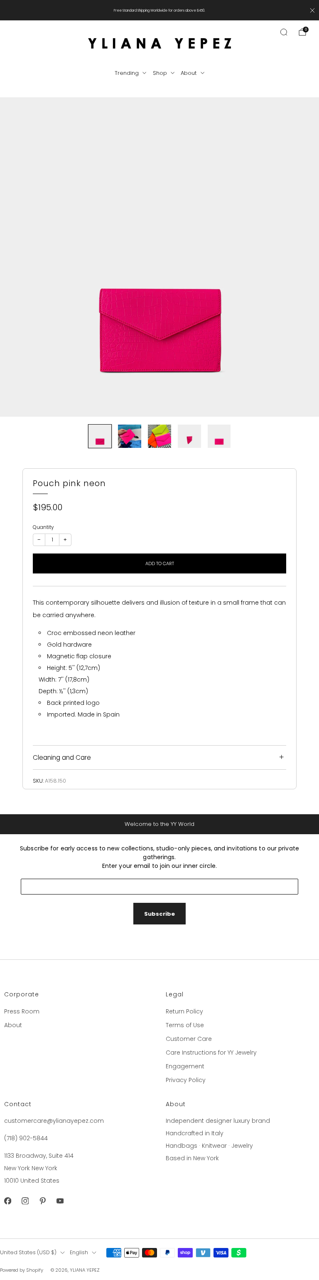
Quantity (43, 527)
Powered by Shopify (21, 1270)
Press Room (21, 1011)
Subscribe (159, 914)
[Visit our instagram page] (25, 1200)
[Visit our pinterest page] (42, 1200)
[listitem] (159, 10)
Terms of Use (185, 1025)
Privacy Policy (186, 1080)
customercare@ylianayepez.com (54, 1121)
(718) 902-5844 (26, 1138)
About (188, 73)
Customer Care (189, 1039)
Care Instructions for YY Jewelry (211, 1052)
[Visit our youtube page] (60, 1200)
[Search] (284, 32)
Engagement (185, 1066)
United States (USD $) (28, 1252)
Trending (127, 73)
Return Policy (184, 1011)
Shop (160, 73)
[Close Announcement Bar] (312, 10)
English (79, 1252)
